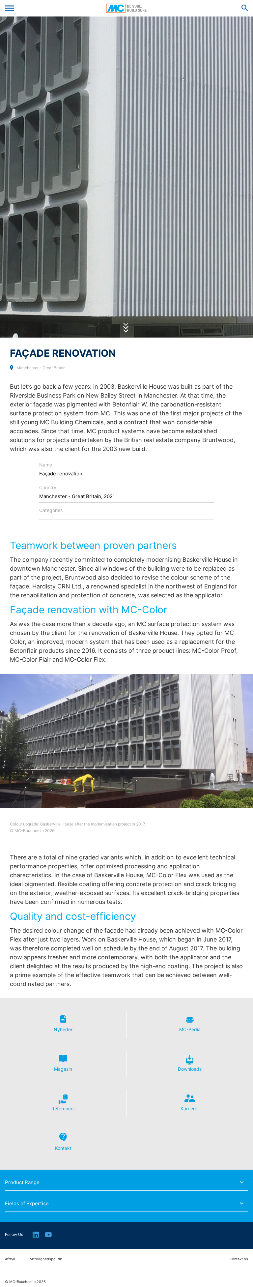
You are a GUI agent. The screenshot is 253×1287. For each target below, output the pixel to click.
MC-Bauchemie (126, 8)
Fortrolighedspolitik (45, 1259)
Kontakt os (239, 1259)
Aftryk (10, 1259)
